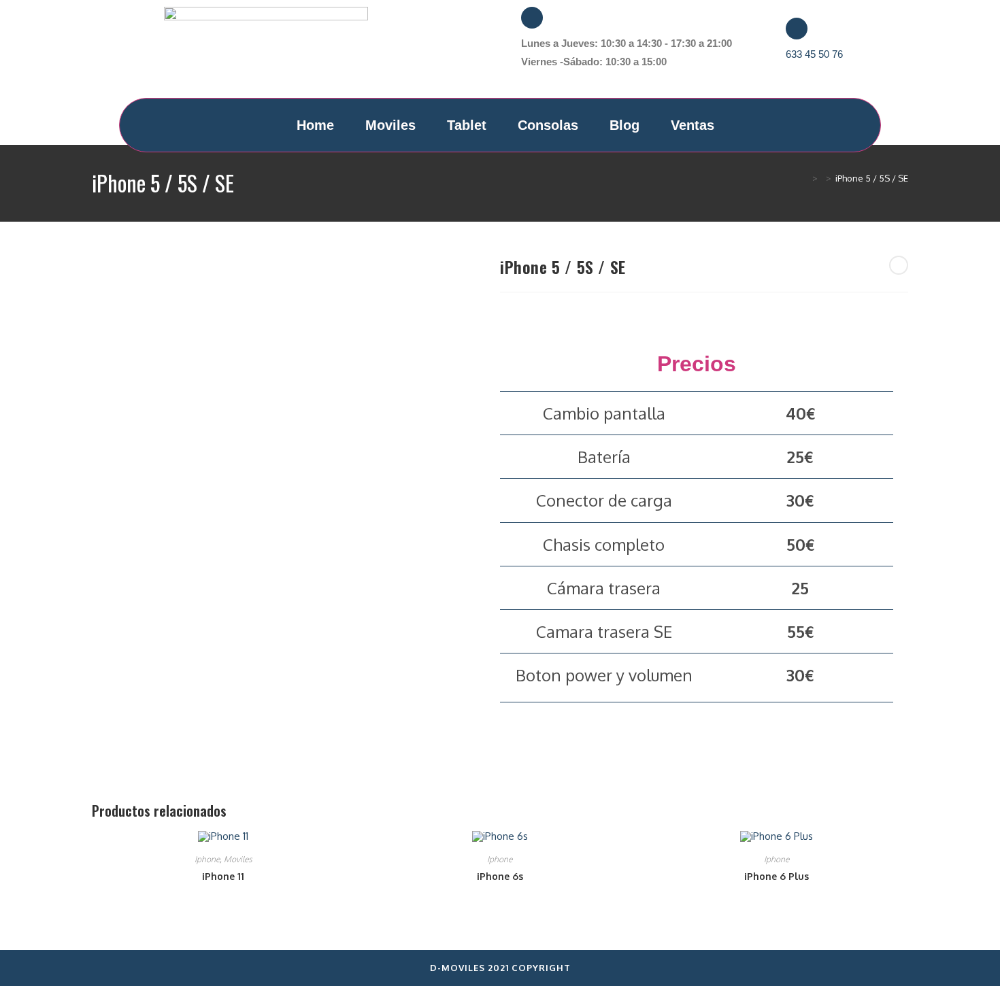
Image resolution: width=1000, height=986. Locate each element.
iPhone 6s (500, 876)
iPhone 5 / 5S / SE (871, 178)
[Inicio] (804, 178)
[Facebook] (424, 53)
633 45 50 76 (814, 54)
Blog (624, 125)
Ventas (692, 125)
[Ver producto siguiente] (898, 265)
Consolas (548, 125)
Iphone (207, 859)
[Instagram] (465, 53)
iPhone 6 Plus (776, 876)
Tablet (466, 125)
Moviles (390, 125)
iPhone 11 (223, 876)
